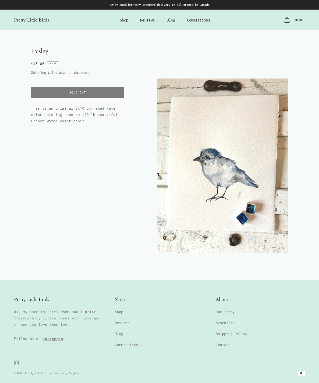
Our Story (225, 312)
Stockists (225, 323)
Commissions (126, 345)
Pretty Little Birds (31, 20)
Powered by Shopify (66, 373)
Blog (119, 334)
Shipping (38, 73)
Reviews (122, 323)
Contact (223, 345)
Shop (119, 312)
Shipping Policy (231, 334)
